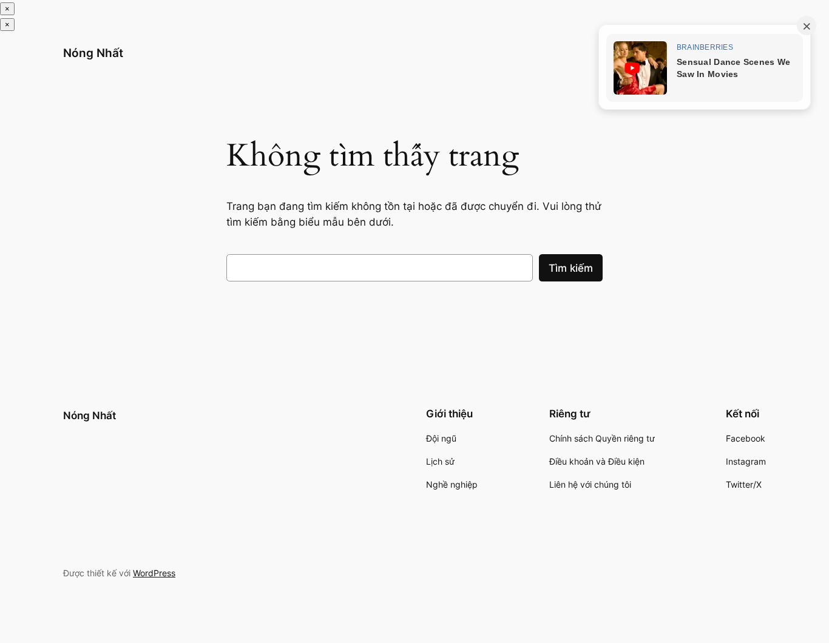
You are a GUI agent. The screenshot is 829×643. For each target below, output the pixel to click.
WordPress (154, 573)
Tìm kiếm (571, 268)
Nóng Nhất (93, 52)
